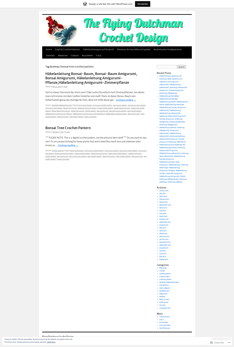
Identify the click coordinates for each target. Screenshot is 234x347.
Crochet (162, 271)
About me (63, 55)
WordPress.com (164, 328)
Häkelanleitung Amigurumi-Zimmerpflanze (89, 114)
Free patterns (164, 285)
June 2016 (162, 213)
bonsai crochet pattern (105, 108)
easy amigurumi (102, 111)
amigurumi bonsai (85, 105)
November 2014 (164, 242)
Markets (162, 296)
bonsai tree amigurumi (122, 108)
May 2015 (162, 228)
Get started (143, 4)
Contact (75, 55)
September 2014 (165, 245)
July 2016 (162, 211)
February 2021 (164, 199)
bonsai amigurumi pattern (87, 108)
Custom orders (164, 276)
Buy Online (87, 55)
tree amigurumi (62, 117)
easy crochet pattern (134, 111)
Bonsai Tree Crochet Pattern (68, 128)
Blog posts (163, 268)
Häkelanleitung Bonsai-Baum (116, 114)
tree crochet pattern (76, 117)
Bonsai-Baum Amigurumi (61, 111)
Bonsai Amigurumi (70, 108)
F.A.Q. (99, 55)
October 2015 (164, 219)
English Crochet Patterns (67, 49)
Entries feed (163, 322)
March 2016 (163, 216)
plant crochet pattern (123, 156)
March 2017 (163, 208)
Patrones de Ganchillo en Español (133, 49)
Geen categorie (164, 288)
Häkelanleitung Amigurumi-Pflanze (58, 114)
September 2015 (165, 222)
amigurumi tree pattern (54, 108)
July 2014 (162, 251)
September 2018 (165, 205)
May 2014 (162, 256)
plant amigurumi (134, 114)
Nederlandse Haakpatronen (168, 49)
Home (49, 49)
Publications (163, 302)
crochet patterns (58, 151)
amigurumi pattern (120, 105)
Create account (164, 317)
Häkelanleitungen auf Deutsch (98, 49)
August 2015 (163, 225)
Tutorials (50, 55)
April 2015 (163, 231)
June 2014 (162, 254)
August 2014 (163, 248)
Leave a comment (90, 117)
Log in (161, 319)
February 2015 (164, 236)
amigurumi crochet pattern (102, 105)
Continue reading (126, 100)
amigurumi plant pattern (137, 105)
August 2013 (163, 259)
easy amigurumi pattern (118, 111)
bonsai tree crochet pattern (117, 153)
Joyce (65, 87)
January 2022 (164, 190)
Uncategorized (164, 308)
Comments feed (164, 325)
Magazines (163, 294)
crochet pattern (90, 111)
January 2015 (164, 239)
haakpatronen (164, 291)
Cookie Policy (51, 342)
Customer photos (165, 279)
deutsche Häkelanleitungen (62, 105)
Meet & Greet (164, 299)
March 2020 (163, 202)
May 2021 (162, 193)
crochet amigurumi (77, 111)
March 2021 (163, 196)
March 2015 (163, 233)
